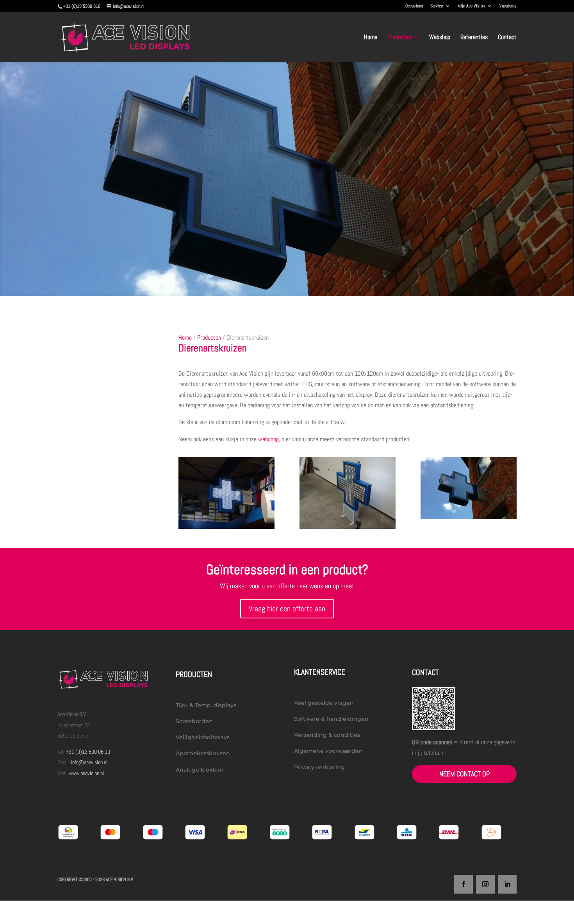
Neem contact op (464, 773)
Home (370, 37)
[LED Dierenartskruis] (347, 527)
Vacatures (508, 6)
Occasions (414, 6)
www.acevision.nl (86, 773)
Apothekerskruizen (203, 753)
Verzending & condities (327, 734)
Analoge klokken (200, 769)
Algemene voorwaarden (328, 750)
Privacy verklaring (319, 767)
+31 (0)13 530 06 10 (88, 751)
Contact (507, 37)
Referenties (474, 37)
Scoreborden (194, 721)
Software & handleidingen (331, 718)
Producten (399, 37)
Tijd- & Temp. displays (206, 705)
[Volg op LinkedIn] (507, 884)
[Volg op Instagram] (485, 884)
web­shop (268, 439)
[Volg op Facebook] (463, 884)
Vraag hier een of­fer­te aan (287, 609)
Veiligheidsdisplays (203, 737)
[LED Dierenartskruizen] (226, 527)
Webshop (439, 37)
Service (436, 6)
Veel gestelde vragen (324, 702)
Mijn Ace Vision (471, 6)
